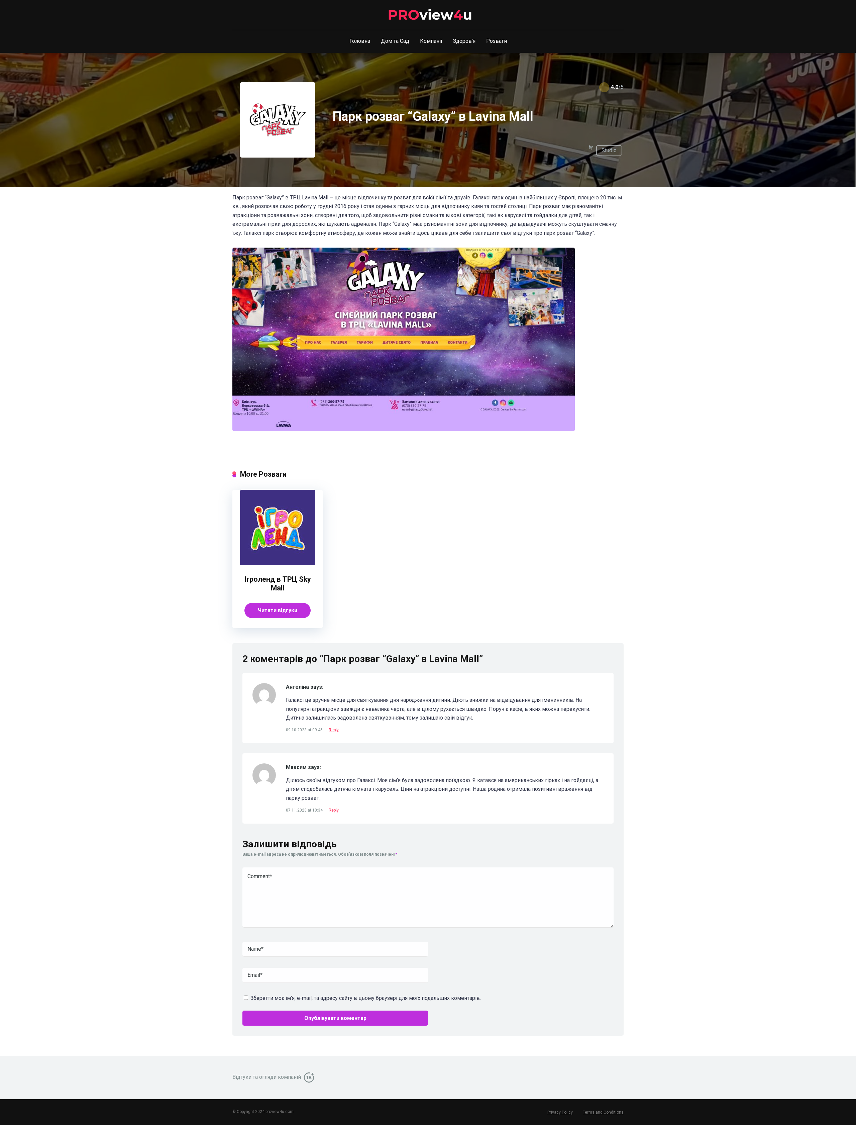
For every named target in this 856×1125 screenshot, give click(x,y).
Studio (609, 150)
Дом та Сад (395, 41)
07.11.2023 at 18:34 (305, 810)
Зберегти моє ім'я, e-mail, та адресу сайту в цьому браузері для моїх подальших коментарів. (365, 998)
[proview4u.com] (428, 15)
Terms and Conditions (603, 1112)
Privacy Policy (560, 1112)
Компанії (431, 41)
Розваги (496, 41)
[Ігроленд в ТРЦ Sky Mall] (277, 563)
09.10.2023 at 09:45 (305, 730)
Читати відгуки (277, 610)
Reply (334, 730)
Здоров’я (464, 41)
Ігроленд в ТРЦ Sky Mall (277, 583)
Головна (359, 41)
